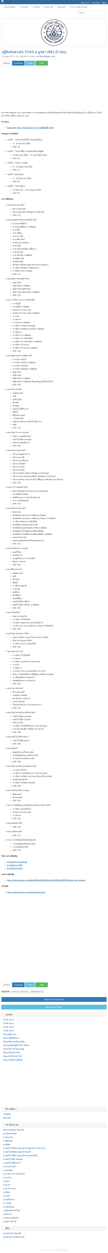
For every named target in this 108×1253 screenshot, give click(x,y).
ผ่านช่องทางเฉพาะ (15, 868)
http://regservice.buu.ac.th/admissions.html (26, 892)
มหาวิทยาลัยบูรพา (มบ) (45, 56)
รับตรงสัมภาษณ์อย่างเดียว (14, 1041)
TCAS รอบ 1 (8, 1019)
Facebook (2, 1243)
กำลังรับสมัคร (9, 7)
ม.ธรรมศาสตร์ (9, 1166)
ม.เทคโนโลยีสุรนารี (11, 1163)
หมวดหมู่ (95, 3)
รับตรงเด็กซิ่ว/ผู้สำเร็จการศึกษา (16, 1045)
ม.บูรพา (6, 1181)
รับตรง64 (61, 7)
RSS (9, 1243)
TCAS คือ (24, 7)
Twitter (6, 1243)
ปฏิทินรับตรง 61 (37, 992)
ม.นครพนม (8, 1170)
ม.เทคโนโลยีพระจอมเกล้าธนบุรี (17, 1152)
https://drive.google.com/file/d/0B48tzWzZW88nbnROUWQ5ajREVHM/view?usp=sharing (46, 880)
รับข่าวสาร (85, 3)
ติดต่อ (104, 3)
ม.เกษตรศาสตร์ (9, 1133)
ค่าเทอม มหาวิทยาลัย (12, 1233)
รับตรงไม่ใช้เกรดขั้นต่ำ (13, 1060)
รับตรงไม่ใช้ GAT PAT (12, 1056)
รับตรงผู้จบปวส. (10, 1034)
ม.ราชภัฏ (7, 1203)
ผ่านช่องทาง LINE (14, 865)
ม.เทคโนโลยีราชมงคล (13, 1159)
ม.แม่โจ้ (6, 1196)
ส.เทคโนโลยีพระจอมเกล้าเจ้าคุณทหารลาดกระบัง (24, 1148)
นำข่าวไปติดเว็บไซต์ (78, 7)
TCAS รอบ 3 (8, 1027)
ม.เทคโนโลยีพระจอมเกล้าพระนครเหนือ (20, 1155)
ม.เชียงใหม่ (8, 1141)
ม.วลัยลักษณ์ (8, 1207)
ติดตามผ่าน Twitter (54, 1007)
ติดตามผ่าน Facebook (54, 999)
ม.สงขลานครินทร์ (11, 1218)
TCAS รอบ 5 (8, 1030)
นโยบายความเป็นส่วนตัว (14, 1237)
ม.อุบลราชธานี (9, 1221)
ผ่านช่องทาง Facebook (17, 862)
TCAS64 (36, 7)
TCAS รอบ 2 (8, 1023)
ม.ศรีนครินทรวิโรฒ (11, 1210)
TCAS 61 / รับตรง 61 (20, 992)
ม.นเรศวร (7, 1177)
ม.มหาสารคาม (9, 1188)
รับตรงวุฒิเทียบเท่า (11, 1038)
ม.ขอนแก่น (8, 1137)
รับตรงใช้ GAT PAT (11, 1052)
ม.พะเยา (6, 1185)
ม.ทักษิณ (6, 1144)
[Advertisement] (25, 89)
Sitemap (13, 1243)
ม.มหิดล (6, 1192)
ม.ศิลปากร (7, 1214)
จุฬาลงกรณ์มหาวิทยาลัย (13, 1130)
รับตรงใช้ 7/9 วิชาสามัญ (13, 1049)
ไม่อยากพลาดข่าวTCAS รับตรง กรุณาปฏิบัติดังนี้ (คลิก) (30, 128)
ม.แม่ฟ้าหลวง (9, 1199)
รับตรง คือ (48, 7)
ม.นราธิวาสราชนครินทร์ (14, 1174)
